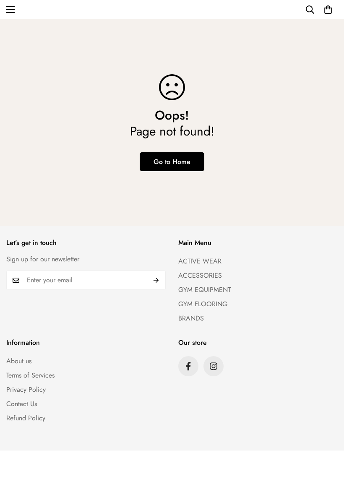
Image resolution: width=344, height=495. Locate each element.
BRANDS (191, 318)
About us (18, 361)
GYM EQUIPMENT (204, 289)
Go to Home (172, 162)
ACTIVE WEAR (200, 261)
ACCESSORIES (200, 275)
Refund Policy (25, 418)
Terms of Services (30, 375)
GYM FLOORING (202, 304)
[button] (328, 9)
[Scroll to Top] (327, 449)
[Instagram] (213, 366)
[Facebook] (188, 366)
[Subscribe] (156, 280)
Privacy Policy (26, 389)
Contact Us (21, 404)
